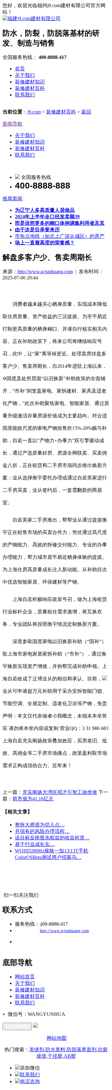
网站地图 (57, 1038)
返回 (86, 111)
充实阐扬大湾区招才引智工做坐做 (59, 792)
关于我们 (25, 75)
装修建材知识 (30, 81)
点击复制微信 (17, 1026)
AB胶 (70, 1056)
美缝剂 (36, 1049)
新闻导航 (12, 124)
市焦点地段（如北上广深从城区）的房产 (60, 236)
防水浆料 (55, 1049)
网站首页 (25, 976)
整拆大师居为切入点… (40, 824)
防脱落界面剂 (81, 1049)
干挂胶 (55, 1056)
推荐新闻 (12, 198)
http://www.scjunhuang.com (45, 271)
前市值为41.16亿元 (33, 798)
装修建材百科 (30, 88)
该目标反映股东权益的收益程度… (52, 837)
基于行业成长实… (35, 844)
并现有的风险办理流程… (42, 831)
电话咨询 (30, 1081)
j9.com (34, 111)
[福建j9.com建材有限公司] (31, 18)
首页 (20, 68)
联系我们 (25, 94)
